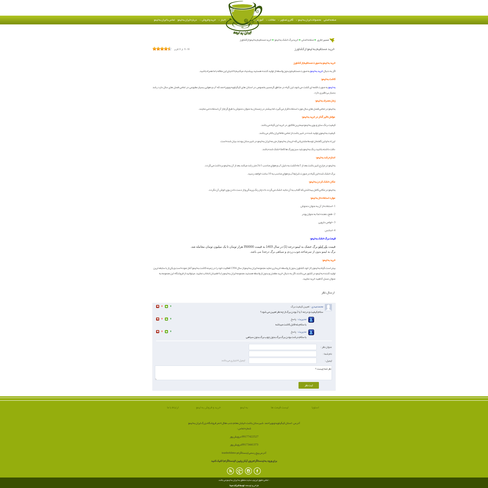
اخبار (223, 20)
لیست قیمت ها (279, 407)
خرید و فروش (208, 20)
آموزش (259, 20)
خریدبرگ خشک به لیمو (286, 40)
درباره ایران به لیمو (187, 20)
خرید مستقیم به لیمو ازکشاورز (255, 40)
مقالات (271, 20)
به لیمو (332, 87)
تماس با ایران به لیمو (164, 20)
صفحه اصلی (330, 20)
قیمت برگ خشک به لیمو (323, 238)
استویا (315, 407)
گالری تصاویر (286, 20)
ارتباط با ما (173, 407)
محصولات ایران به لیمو (309, 20)
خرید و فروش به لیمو (208, 407)
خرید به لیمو (316, 71)
